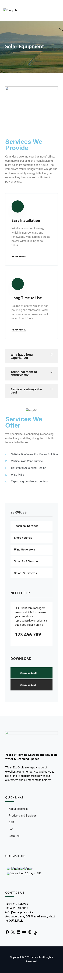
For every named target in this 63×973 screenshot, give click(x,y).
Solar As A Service (26, 561)
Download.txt (28, 685)
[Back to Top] (55, 967)
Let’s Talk (14, 836)
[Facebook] (7, 931)
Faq (11, 829)
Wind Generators (25, 549)
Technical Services (26, 526)
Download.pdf (28, 673)
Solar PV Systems (25, 573)
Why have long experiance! (21, 356)
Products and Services (23, 815)
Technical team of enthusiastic (23, 373)
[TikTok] (35, 933)
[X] (13, 931)
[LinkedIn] (18, 931)
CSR (11, 822)
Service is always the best (26, 391)
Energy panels (23, 537)
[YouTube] (24, 931)
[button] (31, 356)
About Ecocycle (18, 808)
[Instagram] (30, 931)
